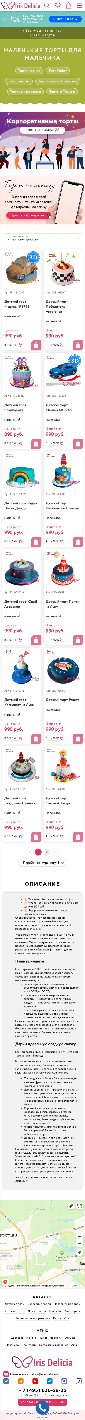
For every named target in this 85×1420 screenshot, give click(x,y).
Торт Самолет (19, 81)
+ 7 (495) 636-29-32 (42, 1390)
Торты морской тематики (57, 81)
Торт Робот (57, 70)
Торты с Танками (62, 91)
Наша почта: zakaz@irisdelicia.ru (35, 1374)
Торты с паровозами (25, 91)
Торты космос (29, 70)
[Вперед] (55, 852)
